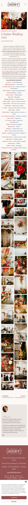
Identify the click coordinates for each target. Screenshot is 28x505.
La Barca (8, 82)
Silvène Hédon (5, 112)
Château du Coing (6, 141)
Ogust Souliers (6, 103)
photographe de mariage (10, 73)
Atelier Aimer (11, 110)
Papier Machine (7, 90)
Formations (18, 476)
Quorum (4, 133)
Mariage (12, 476)
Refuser (14, 501)
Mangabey (8, 128)
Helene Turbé (10, 118)
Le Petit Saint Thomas (7, 137)
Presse (19, 479)
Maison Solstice (9, 95)
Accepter (14, 497)
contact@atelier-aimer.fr (14, 472)
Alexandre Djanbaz (11, 93)
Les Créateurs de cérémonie (8, 116)
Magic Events (9, 139)
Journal (9, 479)
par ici (23, 78)
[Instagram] (3, 435)
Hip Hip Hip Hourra (9, 99)
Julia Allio (10, 97)
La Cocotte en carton (10, 120)
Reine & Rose (11, 126)
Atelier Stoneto (11, 143)
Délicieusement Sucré (10, 84)
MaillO (8, 124)
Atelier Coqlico (6, 101)
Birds (6, 131)
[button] (26, 481)
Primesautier (8, 105)
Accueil (7, 476)
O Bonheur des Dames (6, 148)
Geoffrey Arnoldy (10, 145)
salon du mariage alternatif (10, 51)
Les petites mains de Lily (8, 86)
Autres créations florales (10, 477)
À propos (21, 477)
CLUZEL (4, 108)
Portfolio (14, 479)
